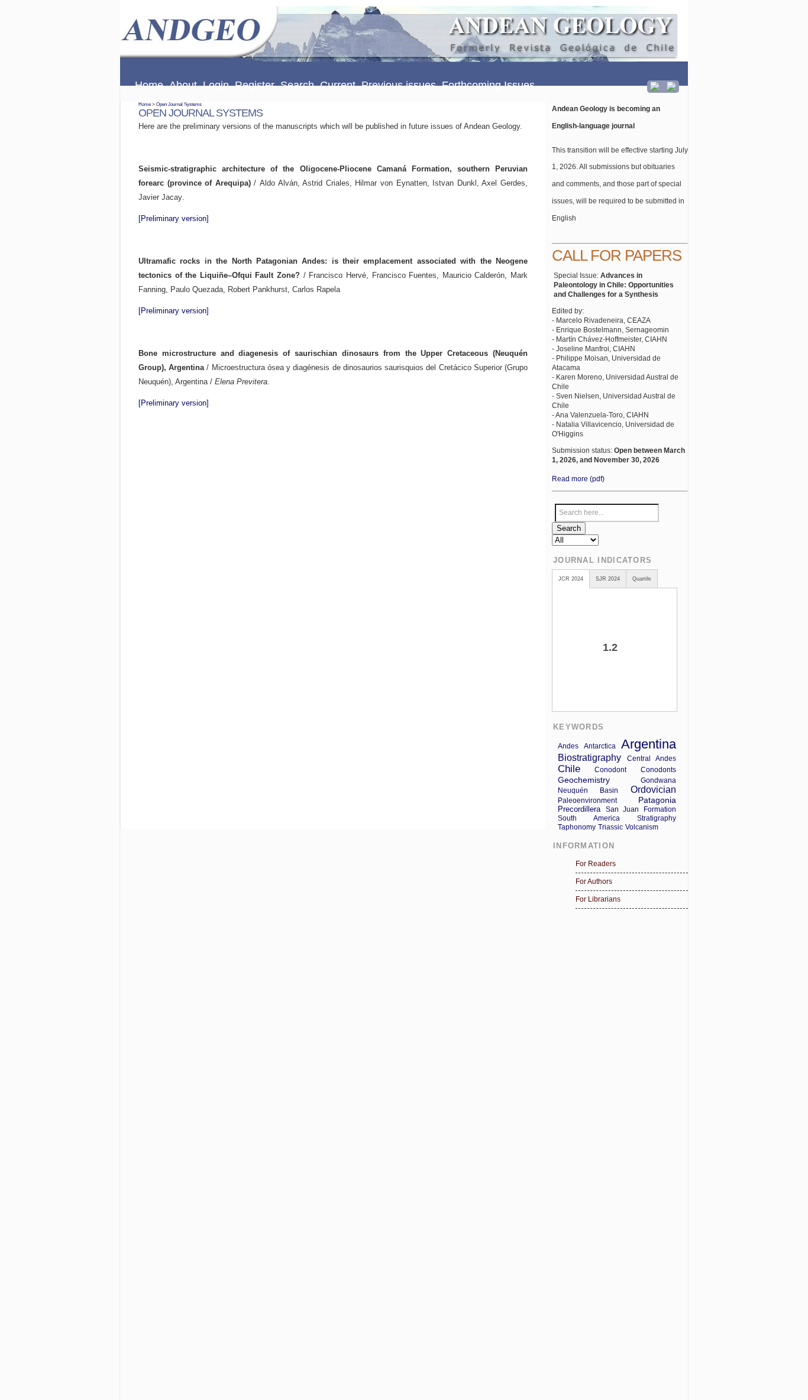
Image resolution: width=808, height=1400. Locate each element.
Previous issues (398, 85)
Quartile (641, 579)
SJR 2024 (608, 579)
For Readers (596, 864)
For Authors (594, 881)
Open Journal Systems (179, 104)
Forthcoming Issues (488, 85)
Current (337, 85)
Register (254, 85)
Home (149, 85)
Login (216, 85)
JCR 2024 (570, 579)
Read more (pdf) (578, 479)
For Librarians (598, 899)
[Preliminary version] (173, 218)
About (183, 85)
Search (297, 85)
